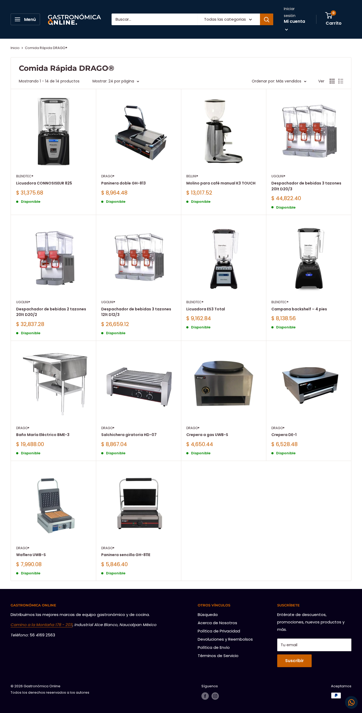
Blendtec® (24, 176)
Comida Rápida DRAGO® (46, 47)
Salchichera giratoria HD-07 (129, 434)
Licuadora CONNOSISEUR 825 (44, 183)
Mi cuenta (294, 21)
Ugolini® (278, 176)
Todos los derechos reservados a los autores (50, 692)
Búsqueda (208, 614)
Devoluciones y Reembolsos (225, 639)
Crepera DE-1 (284, 434)
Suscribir (294, 660)
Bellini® (192, 176)
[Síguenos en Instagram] (215, 696)
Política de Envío (214, 647)
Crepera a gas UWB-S (207, 434)
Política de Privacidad (219, 631)
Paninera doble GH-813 (123, 183)
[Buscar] (266, 19)
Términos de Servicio (218, 655)
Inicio (15, 47)
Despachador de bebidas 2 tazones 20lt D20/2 (51, 312)
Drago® (107, 176)
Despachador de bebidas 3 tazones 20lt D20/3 (306, 186)
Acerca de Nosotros (217, 623)
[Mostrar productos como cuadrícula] (332, 81)
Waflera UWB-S (31, 554)
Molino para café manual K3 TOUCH (220, 183)
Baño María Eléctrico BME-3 (42, 434)
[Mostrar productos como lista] (340, 81)
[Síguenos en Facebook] (205, 696)
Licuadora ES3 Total (205, 309)
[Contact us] (351, 702)
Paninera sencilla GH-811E (125, 554)
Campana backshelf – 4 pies (299, 309)
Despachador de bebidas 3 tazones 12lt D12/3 (136, 312)
